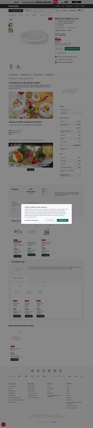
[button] (31, 220)
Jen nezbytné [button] (50, 220)
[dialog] (46, 214)
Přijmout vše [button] (62, 220)
